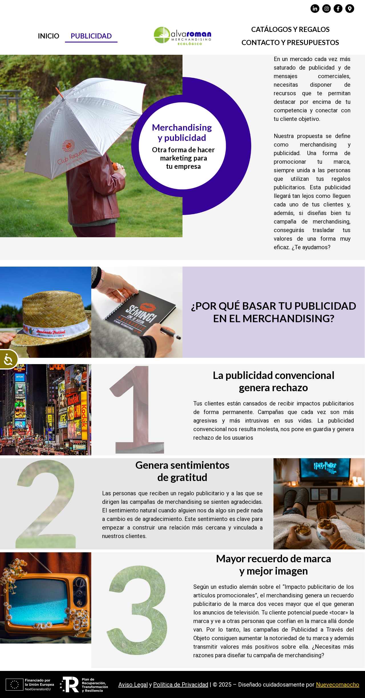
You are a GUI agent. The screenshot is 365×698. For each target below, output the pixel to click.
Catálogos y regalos (290, 29)
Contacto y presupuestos (290, 42)
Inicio (48, 36)
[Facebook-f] (338, 8)
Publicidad (91, 36)
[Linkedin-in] (315, 8)
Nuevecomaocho (337, 684)
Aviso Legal (133, 684)
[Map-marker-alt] (349, 8)
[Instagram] (326, 8)
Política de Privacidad (180, 684)
